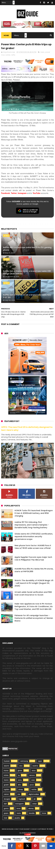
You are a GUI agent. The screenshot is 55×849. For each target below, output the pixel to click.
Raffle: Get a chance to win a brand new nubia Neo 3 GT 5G (27, 296)
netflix (33, 789)
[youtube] (52, 2)
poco (32, 785)
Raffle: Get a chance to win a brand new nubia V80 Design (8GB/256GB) (27, 272)
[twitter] (48, 2)
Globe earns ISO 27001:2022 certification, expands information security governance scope (34, 536)
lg (19, 775)
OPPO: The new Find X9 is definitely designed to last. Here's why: (26, 429)
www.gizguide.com (10, 829)
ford (5, 818)
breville (32, 813)
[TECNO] (27, 839)
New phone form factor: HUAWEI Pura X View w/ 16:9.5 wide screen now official (33, 546)
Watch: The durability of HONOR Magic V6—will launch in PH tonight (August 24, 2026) (34, 583)
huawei (7, 761)
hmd (18, 808)
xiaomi (6, 766)
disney (31, 808)
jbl (35, 799)
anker (34, 804)
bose (44, 813)
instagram (19, 804)
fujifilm (6, 789)
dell (5, 804)
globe (20, 770)
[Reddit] (20, 846)
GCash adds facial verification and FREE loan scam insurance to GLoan (33, 593)
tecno (6, 780)
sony (20, 780)
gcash (6, 785)
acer (33, 780)
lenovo (32, 775)
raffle (13, 55)
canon (6, 794)
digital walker (34, 794)
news (42, 52)
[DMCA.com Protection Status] (10, 749)
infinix (6, 775)
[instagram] (44, 2)
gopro (6, 813)
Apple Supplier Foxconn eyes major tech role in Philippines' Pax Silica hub (33, 558)
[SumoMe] (51, 846)
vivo (21, 766)
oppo (40, 761)
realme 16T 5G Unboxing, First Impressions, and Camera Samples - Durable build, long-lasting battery (32, 525)
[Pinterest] (35, 846)
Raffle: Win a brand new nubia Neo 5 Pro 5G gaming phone (27, 248)
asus (34, 770)
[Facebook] (12, 846)
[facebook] (40, 2)
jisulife (17, 818)
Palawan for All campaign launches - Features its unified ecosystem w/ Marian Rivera (34, 618)
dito (19, 785)
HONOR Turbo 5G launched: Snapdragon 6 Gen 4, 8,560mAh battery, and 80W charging (34, 513)
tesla (19, 813)
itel (19, 794)
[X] (27, 846)
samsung (24, 761)
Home (6, 35)
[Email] (43, 846)
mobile (6, 236)
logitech (22, 799)
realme (35, 766)
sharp (20, 789)
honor (6, 770)
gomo (6, 808)
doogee (7, 799)
